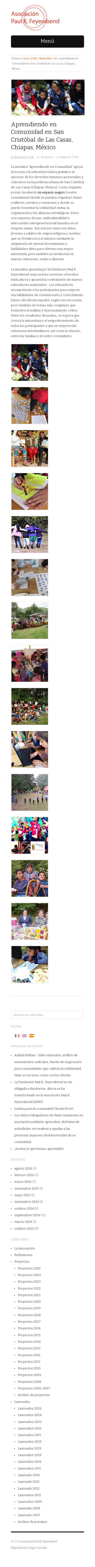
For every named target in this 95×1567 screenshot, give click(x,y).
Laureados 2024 (30, 1415)
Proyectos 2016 (29, 1328)
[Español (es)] (31, 1035)
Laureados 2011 (29, 1495)
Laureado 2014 (29, 1475)
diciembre (45, 58)
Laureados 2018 (29, 1455)
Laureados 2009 (30, 1501)
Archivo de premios (32, 1522)
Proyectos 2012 (29, 1355)
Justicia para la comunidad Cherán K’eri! (44, 1108)
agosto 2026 (23, 1168)
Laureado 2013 (28, 1481)
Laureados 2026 (30, 1408)
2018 (34, 58)
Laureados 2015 (29, 1468)
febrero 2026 (24, 1175)
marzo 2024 (23, 1222)
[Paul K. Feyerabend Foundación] (35, 17)
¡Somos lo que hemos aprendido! (39, 1149)
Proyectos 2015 (29, 1335)
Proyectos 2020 (29, 1301)
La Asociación (24, 1248)
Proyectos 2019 (29, 1308)
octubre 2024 (24, 1208)
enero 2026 (23, 1181)
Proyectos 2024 (29, 1275)
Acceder (42, 1547)
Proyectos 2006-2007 (34, 1388)
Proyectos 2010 (29, 1368)
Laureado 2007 (29, 1515)
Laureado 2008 (29, 1508)
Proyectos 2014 (29, 1341)
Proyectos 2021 (29, 1295)
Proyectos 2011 (29, 1362)
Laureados (22, 1402)
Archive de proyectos (34, 1395)
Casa (25, 58)
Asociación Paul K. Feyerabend (39, 1541)
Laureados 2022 (29, 1428)
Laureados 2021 (29, 1435)
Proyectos (21, 1261)
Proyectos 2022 (29, 1288)
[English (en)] (24, 1035)
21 (55, 58)
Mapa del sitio (19, 1547)
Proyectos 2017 (29, 1321)
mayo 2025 (22, 1195)
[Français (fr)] (17, 1035)
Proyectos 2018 (69, 157)
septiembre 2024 (27, 1215)
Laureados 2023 (29, 1422)
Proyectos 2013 (29, 1348)
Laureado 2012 (28, 1488)
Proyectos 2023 (29, 1281)
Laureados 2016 (29, 1461)
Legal (32, 1547)
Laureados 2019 (29, 1448)
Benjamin (47, 157)
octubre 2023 (24, 1228)
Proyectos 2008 (29, 1382)
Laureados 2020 (30, 1441)
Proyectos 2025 (29, 1268)
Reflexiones (23, 1255)
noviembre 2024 (26, 1202)
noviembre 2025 (26, 1188)
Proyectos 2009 (29, 1375)
